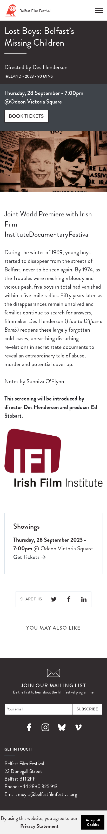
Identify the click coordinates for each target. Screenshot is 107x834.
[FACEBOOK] (68, 599)
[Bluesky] (62, 733)
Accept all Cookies (93, 822)
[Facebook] (29, 733)
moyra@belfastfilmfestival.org (47, 794)
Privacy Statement (39, 826)
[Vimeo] (78, 733)
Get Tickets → (29, 557)
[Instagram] (45, 733)
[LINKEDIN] (83, 599)
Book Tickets (26, 116)
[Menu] (99, 9)
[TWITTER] (53, 599)
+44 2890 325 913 (38, 786)
